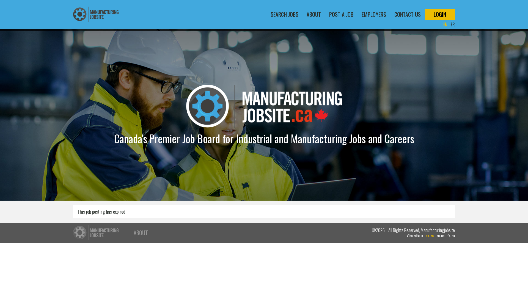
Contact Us (407, 14)
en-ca (430, 236)
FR (453, 24)
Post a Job (341, 14)
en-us (440, 236)
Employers (374, 14)
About (314, 14)
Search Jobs (284, 14)
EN (445, 24)
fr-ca (451, 236)
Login (440, 14)
